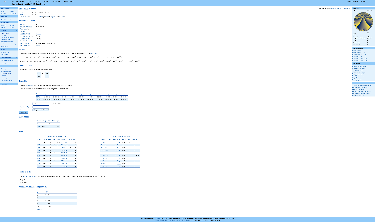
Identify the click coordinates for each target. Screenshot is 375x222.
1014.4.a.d (64, 150)
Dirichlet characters (7, 60)
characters (5, 79)
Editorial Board (185, 220)
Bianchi (12, 27)
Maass (12, 25)
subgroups (5, 77)
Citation (348, 1)
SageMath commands (359, 78)
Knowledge (13, 13)
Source (192, 220)
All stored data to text (358, 72)
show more (40, 209)
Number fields (5, 52)
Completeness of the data (360, 87)
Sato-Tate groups (6, 71)
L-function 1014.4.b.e (359, 56)
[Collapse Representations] (17, 58)
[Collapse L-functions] (17, 16)
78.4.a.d (63, 147)
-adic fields (4, 54)
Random (12, 11)
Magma (333, 8)
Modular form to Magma (359, 66)
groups (4, 75)
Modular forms (20, 1)
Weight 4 (46, 1)
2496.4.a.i (64, 163)
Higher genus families (7, 41)
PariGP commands (358, 76)
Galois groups (5, 69)
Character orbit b (56, 1)
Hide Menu (363, 1)
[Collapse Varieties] (17, 30)
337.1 (38, 97)
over (4, 35)
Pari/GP (339, 8)
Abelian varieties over (8, 44)
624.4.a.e (64, 155)
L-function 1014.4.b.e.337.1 (360, 58)
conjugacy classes (7, 80)
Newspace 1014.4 (357, 50)
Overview (4, 11)
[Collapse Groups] (17, 66)
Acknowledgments (175, 220)
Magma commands (358, 74)
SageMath (347, 8)
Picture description (358, 95)
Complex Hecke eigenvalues (361, 93)
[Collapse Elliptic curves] (17, 33)
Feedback (355, 1)
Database (3, 84)
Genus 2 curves (6, 39)
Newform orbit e (69, 1)
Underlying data (357, 80)
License (167, 220)
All (10, 19)
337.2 (38, 99)
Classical (29, 1)
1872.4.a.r (64, 166)
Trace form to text (357, 70)
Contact (157, 220)
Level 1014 (37, 1)
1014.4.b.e (64, 142)
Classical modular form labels (361, 91)
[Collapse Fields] (17, 49)
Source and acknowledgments (361, 85)
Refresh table (23, 112)
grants (158, 218)
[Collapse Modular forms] (17, 22)
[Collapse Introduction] (17, 8)
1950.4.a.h (64, 158)
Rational (3, 19)
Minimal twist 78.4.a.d (359, 54)
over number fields (8, 37)
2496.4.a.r (64, 161)
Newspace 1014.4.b (358, 52)
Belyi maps (4, 46)
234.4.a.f (64, 153)
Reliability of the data (358, 89)
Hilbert (3, 27)
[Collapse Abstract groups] (17, 73)
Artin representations (7, 63)
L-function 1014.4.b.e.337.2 (360, 60)
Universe (3, 13)
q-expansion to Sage (358, 68)
